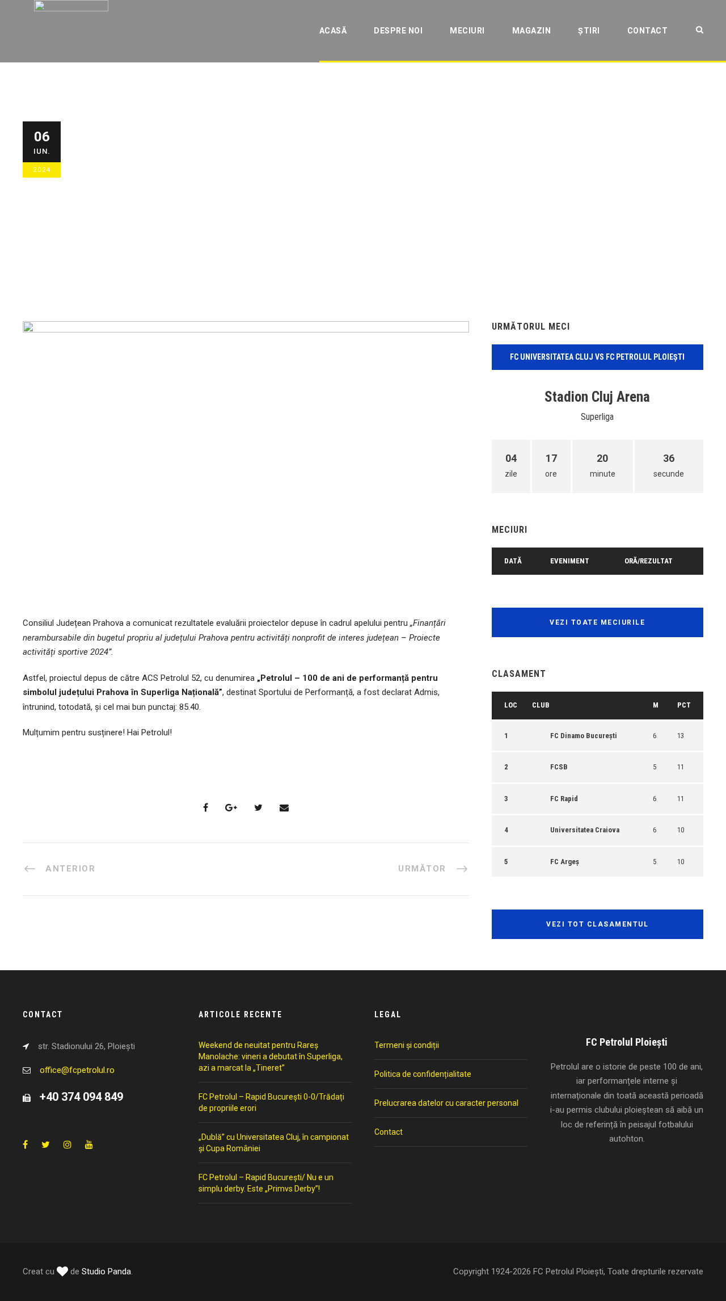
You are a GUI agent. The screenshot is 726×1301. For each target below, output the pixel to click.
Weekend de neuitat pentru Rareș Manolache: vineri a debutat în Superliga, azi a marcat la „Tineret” (271, 1056)
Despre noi (398, 30)
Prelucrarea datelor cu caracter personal (446, 1103)
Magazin (531, 30)
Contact (647, 30)
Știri (589, 30)
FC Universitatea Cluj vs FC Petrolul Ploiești (597, 356)
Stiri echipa (188, 231)
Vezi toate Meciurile (597, 622)
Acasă (333, 30)
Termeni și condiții (406, 1045)
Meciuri (467, 30)
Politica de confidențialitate (422, 1074)
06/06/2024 (115, 231)
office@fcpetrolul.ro (77, 1070)
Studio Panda (106, 1271)
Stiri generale (244, 231)
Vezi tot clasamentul (597, 924)
